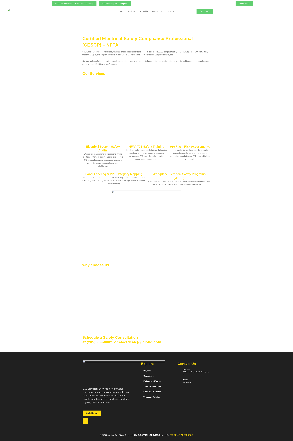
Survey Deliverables (152, 392)
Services (131, 11)
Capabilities (148, 376)
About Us (144, 11)
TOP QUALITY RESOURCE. (181, 435)
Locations (171, 11)
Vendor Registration (152, 386)
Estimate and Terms (152, 381)
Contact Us (157, 11)
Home (120, 11)
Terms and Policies (151, 397)
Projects (147, 371)
